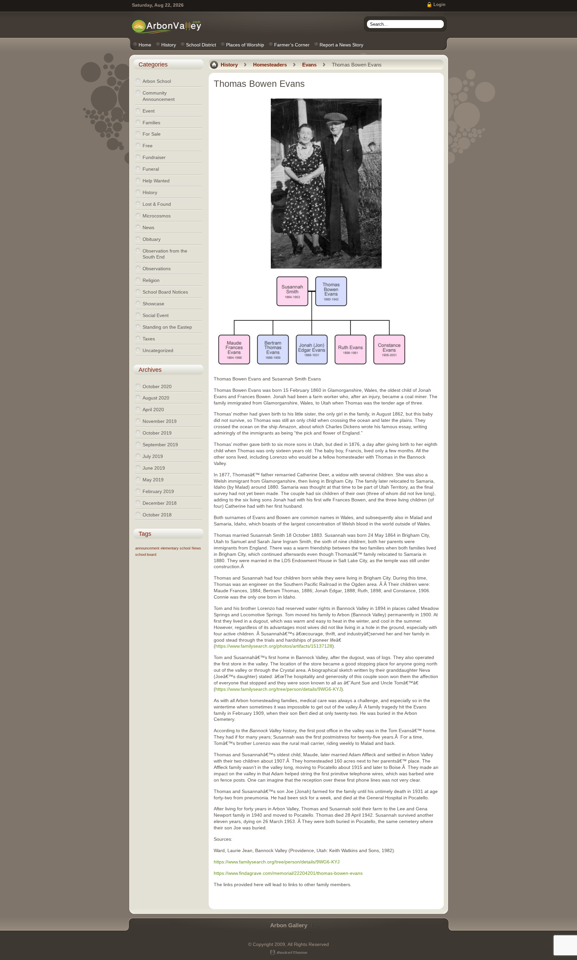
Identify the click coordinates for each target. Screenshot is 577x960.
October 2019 (157, 433)
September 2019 (160, 444)
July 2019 (153, 456)
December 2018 (160, 503)
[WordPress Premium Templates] (288, 952)
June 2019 (154, 468)
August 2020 (156, 398)
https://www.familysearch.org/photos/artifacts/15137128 (273, 646)
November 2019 (160, 421)
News (196, 548)
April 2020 (153, 409)
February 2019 (158, 491)
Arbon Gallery (288, 925)
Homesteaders (270, 64)
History (229, 64)
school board (145, 554)
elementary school (175, 548)
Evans (309, 64)
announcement (147, 548)
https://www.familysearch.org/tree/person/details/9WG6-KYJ (278, 689)
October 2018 (157, 514)
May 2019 (153, 479)
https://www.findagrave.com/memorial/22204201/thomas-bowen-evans (288, 873)
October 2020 (157, 386)
